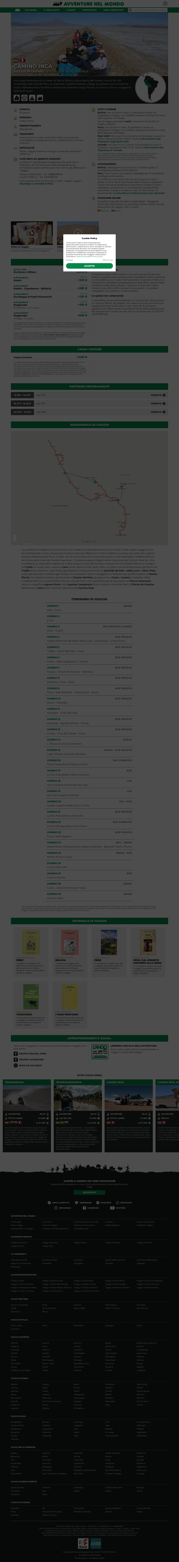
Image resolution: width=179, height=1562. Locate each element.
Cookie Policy (81, 256)
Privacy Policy (97, 256)
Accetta (89, 266)
